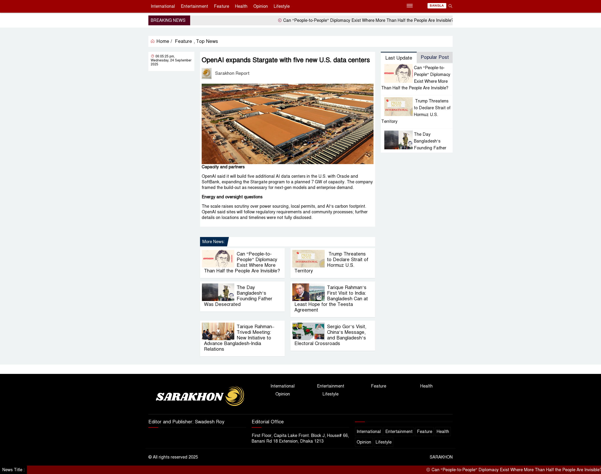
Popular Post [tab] (435, 57)
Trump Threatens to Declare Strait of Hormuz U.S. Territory (331, 262)
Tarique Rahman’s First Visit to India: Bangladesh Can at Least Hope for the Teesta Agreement (331, 299)
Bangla (437, 6)
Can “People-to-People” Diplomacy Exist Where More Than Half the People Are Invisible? (349, 20)
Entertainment (194, 6)
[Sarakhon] (197, 396)
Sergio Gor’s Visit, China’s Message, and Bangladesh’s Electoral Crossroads (330, 335)
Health (241, 6)
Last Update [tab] (398, 58)
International (163, 6)
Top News (207, 41)
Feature (221, 6)
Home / (163, 41)
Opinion (260, 6)
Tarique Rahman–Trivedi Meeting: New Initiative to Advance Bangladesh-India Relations (239, 338)
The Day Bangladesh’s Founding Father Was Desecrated (238, 296)
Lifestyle (282, 6)
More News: (213, 241)
